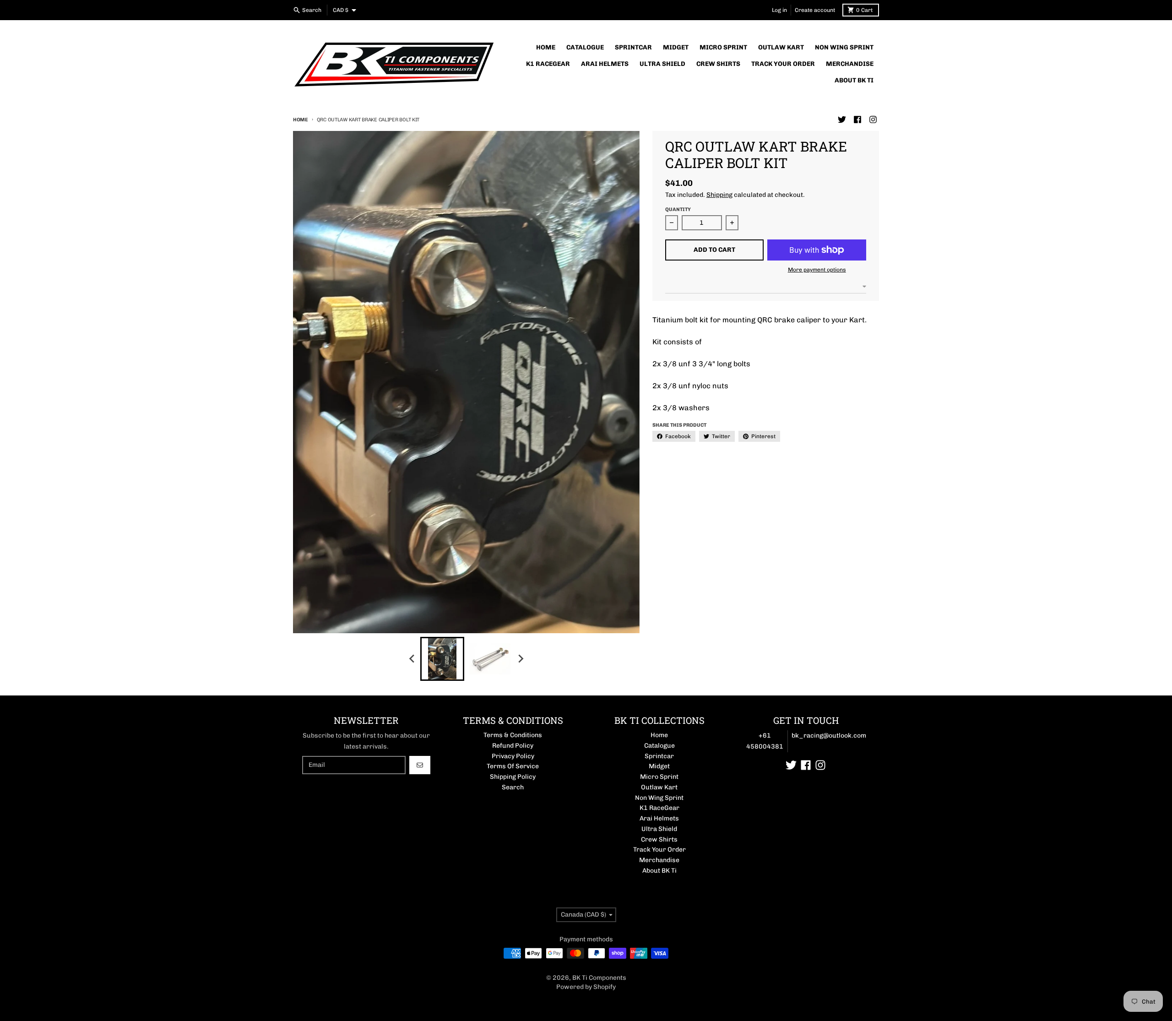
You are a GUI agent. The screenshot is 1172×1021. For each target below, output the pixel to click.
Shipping (719, 195)
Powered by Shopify (586, 987)
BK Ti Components (599, 978)
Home (300, 120)
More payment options (817, 269)
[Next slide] (520, 659)
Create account (815, 10)
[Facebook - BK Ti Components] (857, 119)
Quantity (678, 209)
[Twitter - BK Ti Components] (842, 119)
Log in (779, 10)
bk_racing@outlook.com (829, 735)
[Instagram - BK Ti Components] (873, 119)
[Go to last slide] (412, 659)
